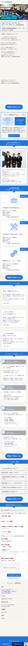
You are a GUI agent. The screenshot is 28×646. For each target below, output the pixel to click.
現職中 (4, 546)
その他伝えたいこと (5, 549)
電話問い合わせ (18, 644)
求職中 (10, 546)
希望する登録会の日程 (6, 558)
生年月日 (3, 538)
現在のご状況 (4, 544)
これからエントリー (14, 135)
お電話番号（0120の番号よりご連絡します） (11, 526)
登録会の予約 (6, 644)
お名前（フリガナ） (5, 521)
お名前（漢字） (4, 516)
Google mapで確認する (6, 592)
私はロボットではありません (10, 567)
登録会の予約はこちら (14, 107)
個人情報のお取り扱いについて (14, 578)
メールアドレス (4, 531)
